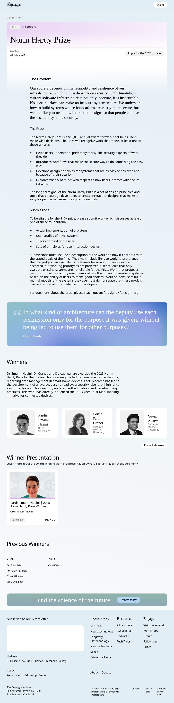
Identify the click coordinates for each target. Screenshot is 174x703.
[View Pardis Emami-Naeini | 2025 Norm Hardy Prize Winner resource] (32, 497)
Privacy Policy (148, 690)
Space (94, 652)
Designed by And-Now (161, 691)
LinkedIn (15, 660)
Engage (10, 17)
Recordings (124, 630)
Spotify (62, 660)
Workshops (150, 630)
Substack (39, 660)
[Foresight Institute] (14, 4)
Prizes (18, 17)
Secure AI (96, 626)
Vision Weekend (153, 625)
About (94, 672)
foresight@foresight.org (121, 293)
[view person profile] (46, 422)
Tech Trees (123, 641)
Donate (106, 672)
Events (42, 675)
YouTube (27, 660)
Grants (19, 675)
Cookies (135, 688)
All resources (125, 625)
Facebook (51, 660)
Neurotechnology (101, 631)
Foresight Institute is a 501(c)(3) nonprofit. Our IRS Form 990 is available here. (105, 691)
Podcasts (123, 636)
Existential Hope (100, 657)
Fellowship (31, 675)
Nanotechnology (101, 646)
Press (10, 675)
